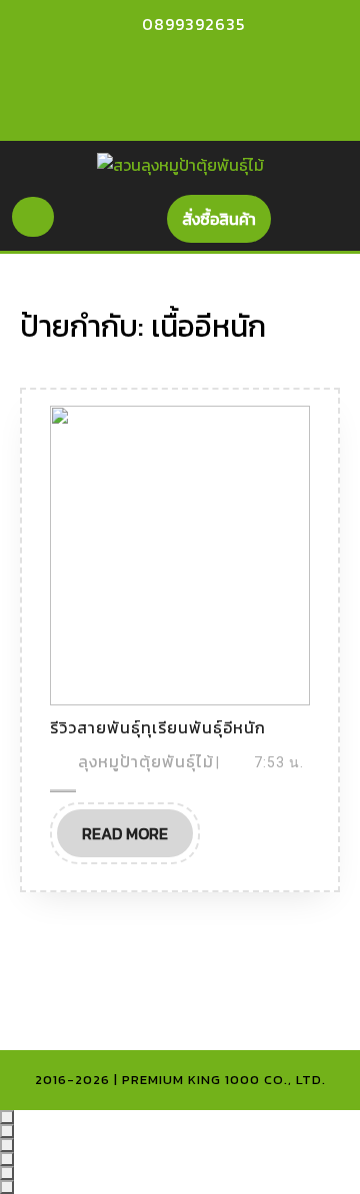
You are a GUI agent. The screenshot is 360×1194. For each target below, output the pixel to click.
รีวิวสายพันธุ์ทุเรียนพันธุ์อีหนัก (158, 727)
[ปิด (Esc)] (7, 1159)
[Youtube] (190, 63)
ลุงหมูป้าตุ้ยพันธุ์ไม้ (146, 761)
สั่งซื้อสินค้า (226, 224)
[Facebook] (155, 63)
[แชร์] (7, 1145)
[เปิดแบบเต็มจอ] (7, 1131)
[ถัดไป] (7, 1187)
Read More (137, 838)
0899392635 (193, 24)
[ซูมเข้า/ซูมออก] (7, 1117)
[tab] (33, 217)
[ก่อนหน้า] (7, 1173)
